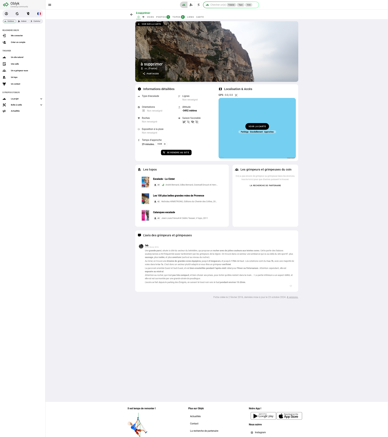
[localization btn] (28, 13)
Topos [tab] (178, 17)
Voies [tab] (150, 17)
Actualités (195, 416)
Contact (194, 423)
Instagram (260, 432)
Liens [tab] (190, 17)
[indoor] (191, 5)
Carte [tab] (200, 17)
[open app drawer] (49, 4)
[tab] (138, 17)
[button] (6, 13)
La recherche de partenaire (204, 430)
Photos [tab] (162, 17)
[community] (198, 5)
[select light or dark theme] (17, 13)
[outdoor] (183, 5)
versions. (292, 297)
